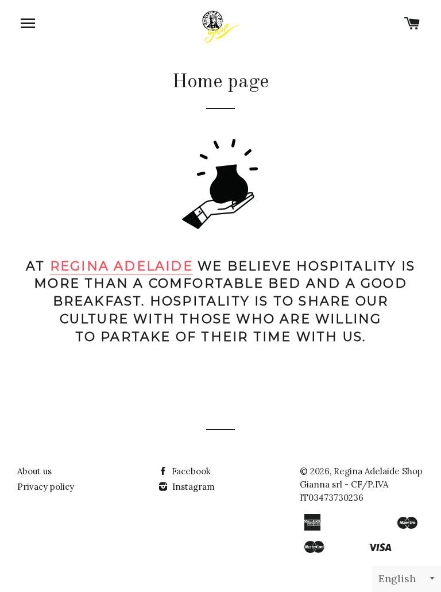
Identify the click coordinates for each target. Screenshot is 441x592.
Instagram (192, 486)
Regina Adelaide (121, 266)
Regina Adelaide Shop (378, 471)
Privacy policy (45, 486)
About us (34, 471)
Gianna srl (321, 484)
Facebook (190, 471)
